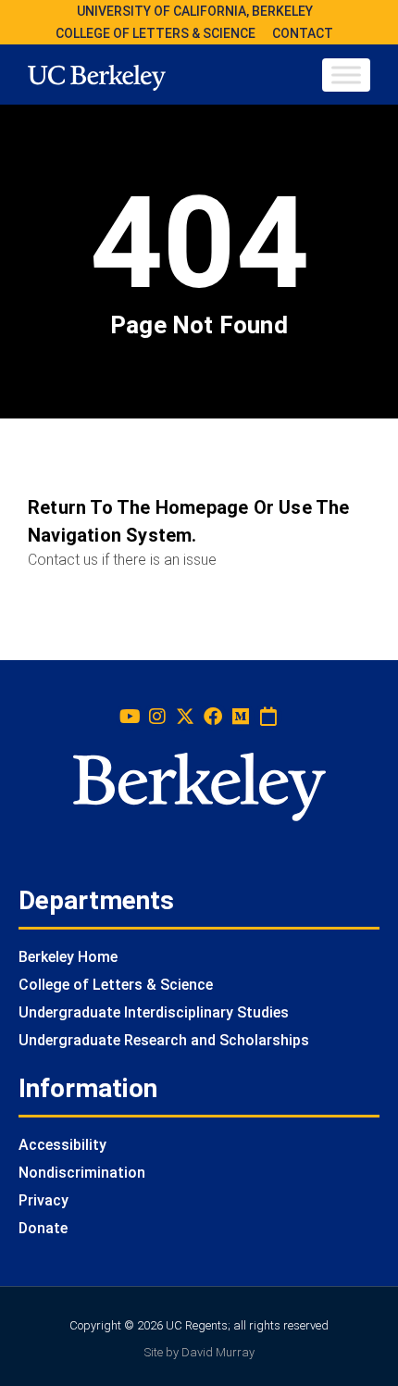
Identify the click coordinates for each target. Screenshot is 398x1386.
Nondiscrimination (82, 1172)
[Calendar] (268, 716)
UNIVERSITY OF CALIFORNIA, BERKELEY (195, 11)
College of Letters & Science (116, 984)
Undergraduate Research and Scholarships (164, 1040)
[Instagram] (157, 716)
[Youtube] (129, 716)
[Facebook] (213, 716)
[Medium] (241, 716)
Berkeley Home (68, 957)
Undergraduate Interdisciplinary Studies (154, 1012)
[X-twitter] (185, 716)
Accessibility (62, 1145)
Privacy (43, 1200)
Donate (43, 1228)
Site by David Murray (199, 1352)
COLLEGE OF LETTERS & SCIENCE (155, 33)
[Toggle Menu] (346, 74)
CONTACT (302, 33)
